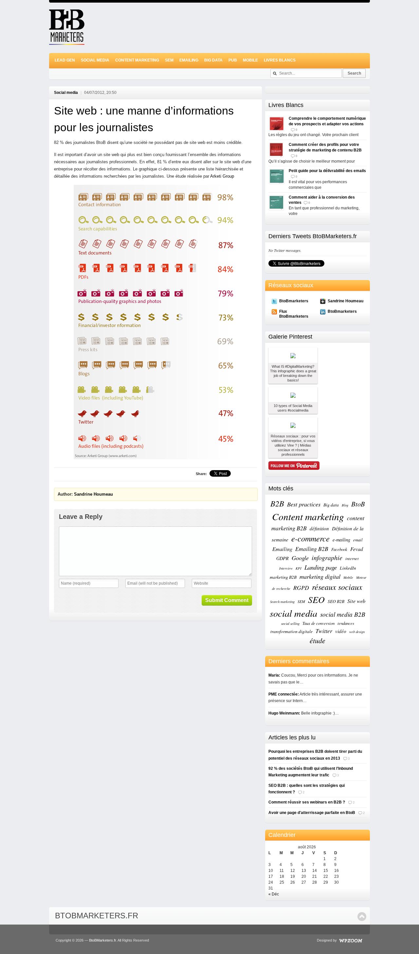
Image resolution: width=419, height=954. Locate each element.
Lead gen (65, 60)
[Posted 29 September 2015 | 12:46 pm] (293, 425)
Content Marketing (137, 60)
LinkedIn (348, 568)
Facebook (339, 549)
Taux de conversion (318, 623)
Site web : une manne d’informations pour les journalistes (144, 118)
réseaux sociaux (337, 586)
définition (319, 528)
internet (352, 558)
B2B (277, 503)
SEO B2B (336, 601)
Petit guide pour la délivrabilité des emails (327, 170)
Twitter (324, 631)
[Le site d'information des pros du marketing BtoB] (66, 42)
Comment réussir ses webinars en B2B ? (306, 802)
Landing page (320, 567)
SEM (169, 60)
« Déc (273, 894)
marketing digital (320, 576)
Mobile (250, 60)
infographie (327, 557)
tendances (345, 623)
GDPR (282, 558)
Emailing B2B (311, 549)
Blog (345, 505)
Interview (286, 568)
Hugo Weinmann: (284, 713)
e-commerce (310, 538)
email (358, 539)
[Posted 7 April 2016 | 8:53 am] (293, 355)
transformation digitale (291, 631)
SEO (316, 599)
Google (300, 558)
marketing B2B (283, 577)
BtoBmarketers (293, 301)
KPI (298, 568)
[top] (361, 916)
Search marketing (282, 601)
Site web (356, 600)
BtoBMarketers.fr (96, 915)
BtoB (358, 503)
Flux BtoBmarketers (293, 313)
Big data (331, 505)
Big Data (213, 60)
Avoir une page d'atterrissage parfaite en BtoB (311, 812)
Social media (95, 60)
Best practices (303, 504)
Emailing (188, 60)
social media (293, 613)
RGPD (301, 588)
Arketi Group (222, 176)
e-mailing (341, 540)
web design (357, 631)
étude (317, 640)
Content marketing (308, 516)
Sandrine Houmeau (93, 494)
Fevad (356, 548)
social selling (290, 623)
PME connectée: (283, 694)
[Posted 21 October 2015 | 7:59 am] (293, 394)
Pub (232, 60)
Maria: (274, 675)
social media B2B (342, 614)
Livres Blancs (280, 60)
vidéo (340, 631)
